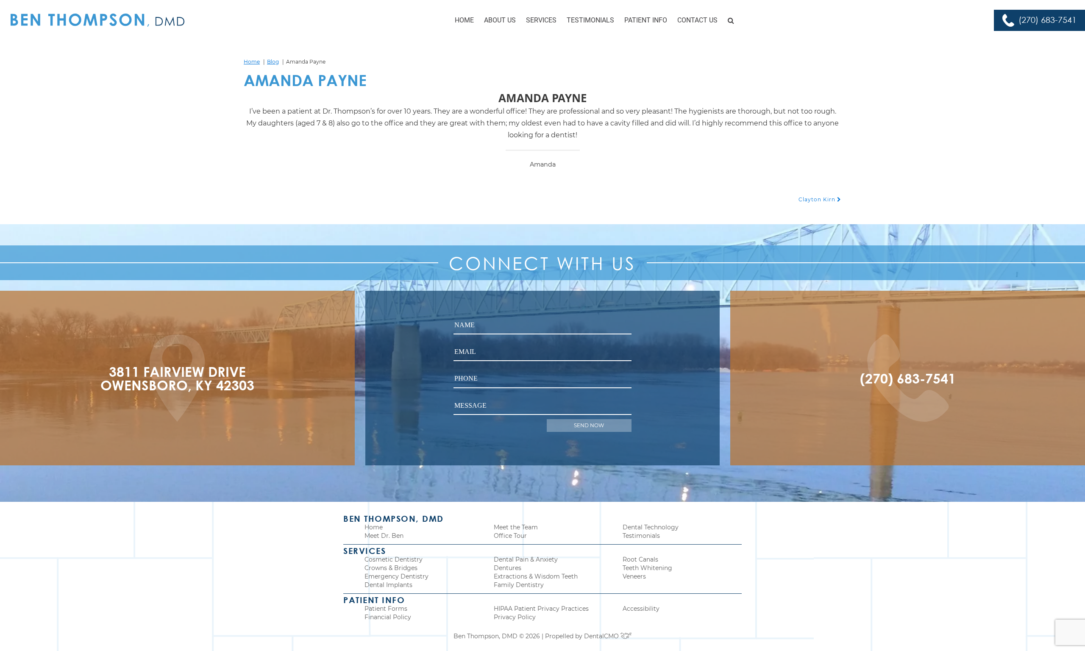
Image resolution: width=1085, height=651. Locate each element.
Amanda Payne (305, 80)
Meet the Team (516, 527)
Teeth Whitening (647, 568)
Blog (273, 61)
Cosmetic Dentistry (393, 559)
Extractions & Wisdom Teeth (536, 576)
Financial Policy (387, 617)
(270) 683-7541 (1047, 20)
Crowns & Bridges (390, 568)
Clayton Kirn (817, 199)
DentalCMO (602, 636)
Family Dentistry (519, 585)
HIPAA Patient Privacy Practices (541, 608)
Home (464, 20)
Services (541, 20)
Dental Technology (651, 527)
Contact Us (697, 20)
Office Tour (510, 536)
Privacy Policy (515, 617)
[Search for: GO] (731, 20)
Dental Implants (388, 585)
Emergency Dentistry (396, 576)
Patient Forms (385, 608)
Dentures (507, 568)
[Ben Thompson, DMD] (97, 20)
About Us (500, 20)
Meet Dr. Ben (383, 536)
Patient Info (645, 20)
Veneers (634, 576)
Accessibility (641, 608)
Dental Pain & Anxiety (526, 559)
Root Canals (640, 559)
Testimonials (590, 20)
